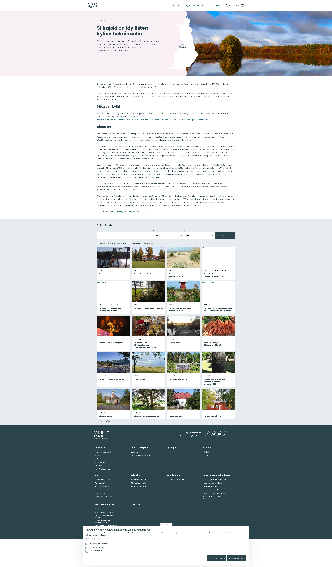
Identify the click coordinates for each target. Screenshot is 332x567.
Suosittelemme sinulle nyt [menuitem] (216, 475)
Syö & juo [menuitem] (171, 447)
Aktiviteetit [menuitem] (99, 455)
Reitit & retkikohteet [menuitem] (102, 469)
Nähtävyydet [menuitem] (100, 462)
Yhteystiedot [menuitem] (100, 483)
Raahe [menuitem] (205, 459)
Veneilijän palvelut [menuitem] (210, 486)
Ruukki (149, 120)
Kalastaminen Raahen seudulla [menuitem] (212, 497)
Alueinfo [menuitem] (207, 447)
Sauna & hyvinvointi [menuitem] (103, 452)
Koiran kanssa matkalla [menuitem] (212, 483)
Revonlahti (139, 120)
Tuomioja (190, 120)
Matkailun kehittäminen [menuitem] (104, 512)
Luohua (111, 120)
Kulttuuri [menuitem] (98, 459)
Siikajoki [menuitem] (206, 452)
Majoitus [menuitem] (134, 452)
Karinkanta (101, 120)
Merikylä (120, 120)
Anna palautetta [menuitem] (102, 486)
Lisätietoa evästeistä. (92, 538)
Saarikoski (158, 120)
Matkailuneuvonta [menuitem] (102, 480)
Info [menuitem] (97, 475)
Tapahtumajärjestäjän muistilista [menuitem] (104, 516)
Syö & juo (189, 6)
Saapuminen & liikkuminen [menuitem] (142, 455)
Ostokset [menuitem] (98, 466)
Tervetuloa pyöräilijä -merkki (118, 243)
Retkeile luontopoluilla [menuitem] (212, 490)
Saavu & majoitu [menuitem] (139, 447)
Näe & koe (197, 6)
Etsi (230, 5)
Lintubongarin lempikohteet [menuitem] (214, 480)
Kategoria (156, 231)
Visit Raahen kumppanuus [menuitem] (105, 509)
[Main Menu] (242, 5)
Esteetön (103, 243)
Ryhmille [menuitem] (135, 475)
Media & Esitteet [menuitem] (101, 490)
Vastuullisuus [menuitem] (100, 493)
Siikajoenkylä (170, 120)
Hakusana (100, 231)
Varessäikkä (201, 120)
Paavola (129, 120)
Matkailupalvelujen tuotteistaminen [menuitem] (102, 521)
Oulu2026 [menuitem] (135, 504)
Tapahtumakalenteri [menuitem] (175, 480)
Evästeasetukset (166, 525)
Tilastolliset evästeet (97, 547)
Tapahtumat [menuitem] (173, 475)
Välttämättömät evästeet (99, 544)
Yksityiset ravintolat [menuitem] (138, 480)
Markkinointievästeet (97, 551)
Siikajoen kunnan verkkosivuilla (131, 211)
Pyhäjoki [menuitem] (206, 455)
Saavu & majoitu (179, 6)
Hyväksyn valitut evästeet (236, 558)
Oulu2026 (216, 6)
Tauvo (181, 120)
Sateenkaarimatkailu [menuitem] (103, 496)
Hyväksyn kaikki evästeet (217, 558)
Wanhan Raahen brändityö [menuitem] (106, 526)
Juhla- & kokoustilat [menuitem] (139, 486)
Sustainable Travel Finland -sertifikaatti (142, 243)
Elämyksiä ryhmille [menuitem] (138, 483)
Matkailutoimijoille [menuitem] (104, 504)
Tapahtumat (207, 6)
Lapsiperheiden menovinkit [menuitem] (214, 493)
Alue (185, 231)
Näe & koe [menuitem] (100, 447)
